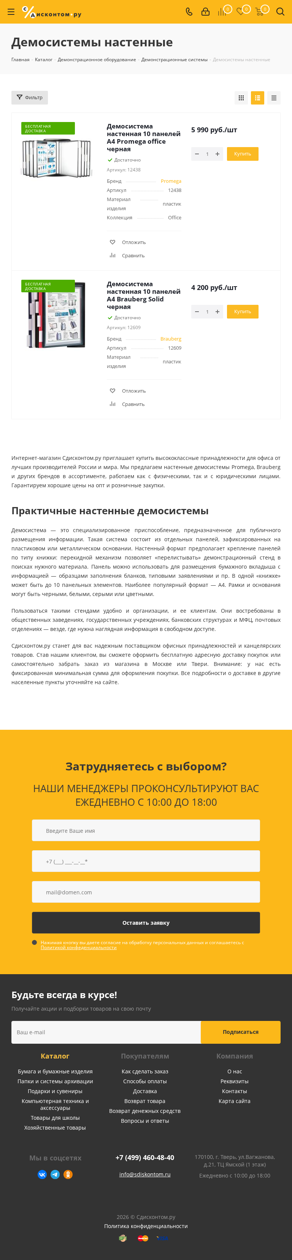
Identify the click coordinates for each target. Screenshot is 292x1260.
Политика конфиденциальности (146, 1226)
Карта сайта (235, 1101)
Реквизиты (235, 1081)
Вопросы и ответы (145, 1120)
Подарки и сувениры (55, 1091)
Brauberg (170, 338)
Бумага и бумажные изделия (55, 1071)
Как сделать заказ (145, 1071)
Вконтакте (42, 1174)
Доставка (145, 1091)
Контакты (234, 1091)
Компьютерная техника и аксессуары (55, 1104)
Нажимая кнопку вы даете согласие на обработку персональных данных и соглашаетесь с (142, 945)
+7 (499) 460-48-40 (145, 1157)
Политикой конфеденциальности (79, 947)
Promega (171, 181)
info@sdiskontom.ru (145, 1174)
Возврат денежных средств (145, 1110)
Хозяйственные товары (55, 1127)
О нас (234, 1071)
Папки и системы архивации (55, 1081)
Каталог (55, 1055)
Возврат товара (144, 1101)
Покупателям (145, 1055)
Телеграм (55, 1174)
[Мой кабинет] (205, 12)
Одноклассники (68, 1174)
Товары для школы (55, 1117)
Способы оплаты (145, 1081)
